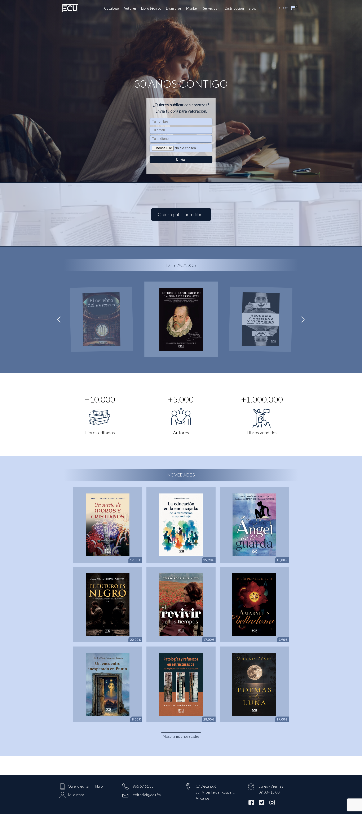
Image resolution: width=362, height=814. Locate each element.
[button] (291, 8)
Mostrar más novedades (181, 736)
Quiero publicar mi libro (181, 214)
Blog (252, 8)
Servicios (210, 8)
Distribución (234, 8)
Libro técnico (151, 8)
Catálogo (111, 8)
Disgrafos (174, 8)
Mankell (192, 8)
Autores (130, 8)
